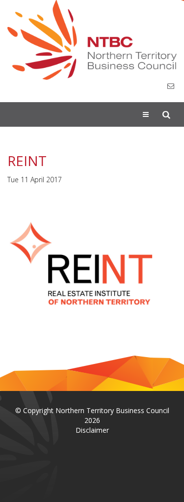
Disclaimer (92, 430)
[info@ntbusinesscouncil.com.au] (171, 86)
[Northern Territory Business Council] (92, 40)
